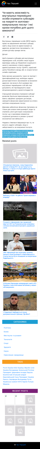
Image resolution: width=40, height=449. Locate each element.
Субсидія (5, 133)
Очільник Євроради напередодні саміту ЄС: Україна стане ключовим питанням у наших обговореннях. (20, 285)
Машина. (6, 384)
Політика (7, 328)
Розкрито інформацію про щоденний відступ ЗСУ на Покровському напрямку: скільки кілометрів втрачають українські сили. (19, 225)
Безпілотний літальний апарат (14, 375)
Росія (5, 368)
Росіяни (31, 370)
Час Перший (12, 3)
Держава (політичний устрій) (24, 130)
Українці (20, 368)
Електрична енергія (8, 130)
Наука (6, 351)
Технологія (8, 339)
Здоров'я (7, 347)
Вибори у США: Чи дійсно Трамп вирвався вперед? (19, 196)
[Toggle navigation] (35, 4)
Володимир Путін (24, 379)
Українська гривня (10, 382)
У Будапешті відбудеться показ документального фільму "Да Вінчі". (16, 313)
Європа (30, 372)
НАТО (20, 382)
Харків (24, 382)
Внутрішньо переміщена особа (18, 133)
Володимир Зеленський (18, 370)
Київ (15, 368)
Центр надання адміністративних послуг (15, 137)
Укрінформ (13, 379)
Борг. (31, 135)
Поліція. (31, 382)
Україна (10, 368)
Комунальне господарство (11, 135)
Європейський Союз (11, 377)
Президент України (26, 377)
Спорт (6, 343)
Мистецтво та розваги (12, 336)
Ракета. (6, 379)
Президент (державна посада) (14, 372)
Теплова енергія (24, 135)
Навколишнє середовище (13, 355)
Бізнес (6, 332)
